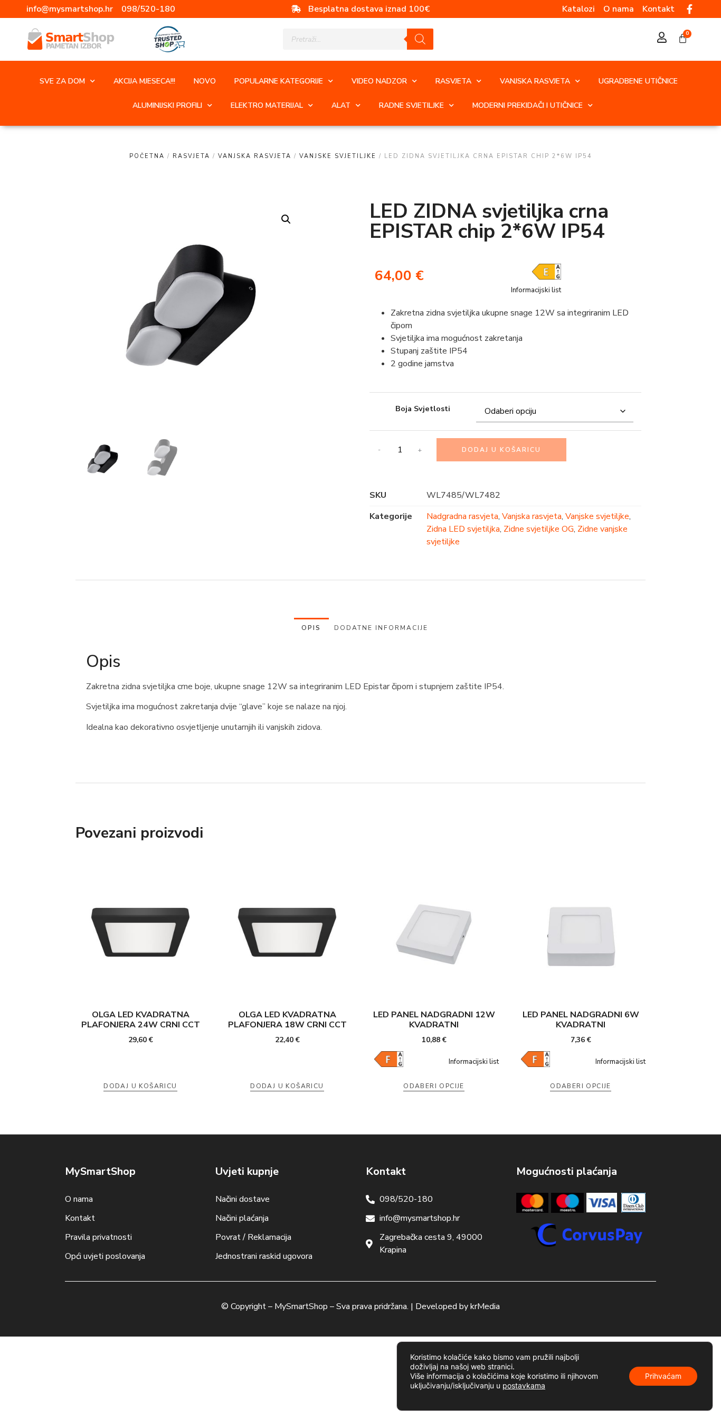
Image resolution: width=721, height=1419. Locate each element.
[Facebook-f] (690, 9)
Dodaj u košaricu (501, 450)
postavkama (523, 1385)
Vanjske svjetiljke (337, 156)
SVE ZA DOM (62, 81)
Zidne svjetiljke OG (539, 529)
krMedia (485, 1306)
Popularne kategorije (278, 81)
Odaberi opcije (433, 1086)
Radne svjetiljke (411, 105)
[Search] (420, 39)
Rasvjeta (453, 81)
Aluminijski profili (167, 105)
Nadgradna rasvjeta (462, 516)
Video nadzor (379, 81)
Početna (147, 156)
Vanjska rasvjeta (535, 81)
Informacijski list (536, 290)
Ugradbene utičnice (638, 81)
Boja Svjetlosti (422, 408)
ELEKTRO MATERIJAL (267, 105)
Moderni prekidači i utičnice (527, 105)
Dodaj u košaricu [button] (140, 1086)
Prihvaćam (663, 1375)
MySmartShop (301, 1306)
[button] (286, 219)
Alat (340, 105)
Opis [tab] (311, 628)
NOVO (205, 81)
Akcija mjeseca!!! (144, 81)
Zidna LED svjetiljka (463, 529)
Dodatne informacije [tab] (381, 628)
